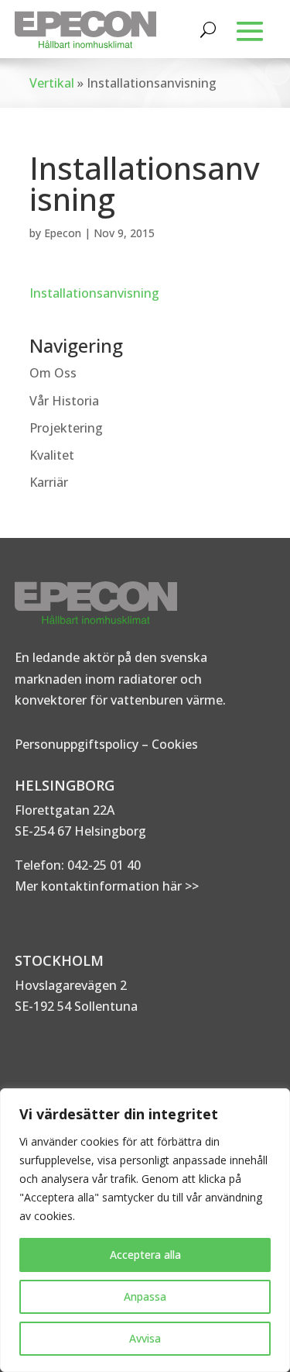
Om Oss (53, 372)
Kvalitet (51, 455)
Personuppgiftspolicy (76, 744)
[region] (145, 1230)
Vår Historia (64, 400)
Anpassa (145, 1296)
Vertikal (51, 82)
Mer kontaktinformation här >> (107, 886)
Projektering (66, 427)
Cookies (175, 744)
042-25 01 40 (102, 865)
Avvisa (145, 1338)
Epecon (62, 233)
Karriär (48, 482)
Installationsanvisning (94, 293)
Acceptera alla (145, 1254)
